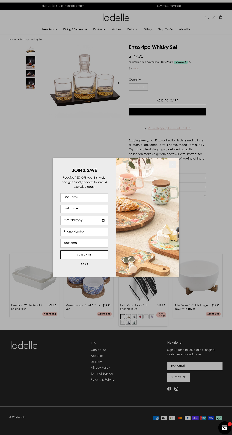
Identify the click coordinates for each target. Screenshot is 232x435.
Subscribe (84, 255)
